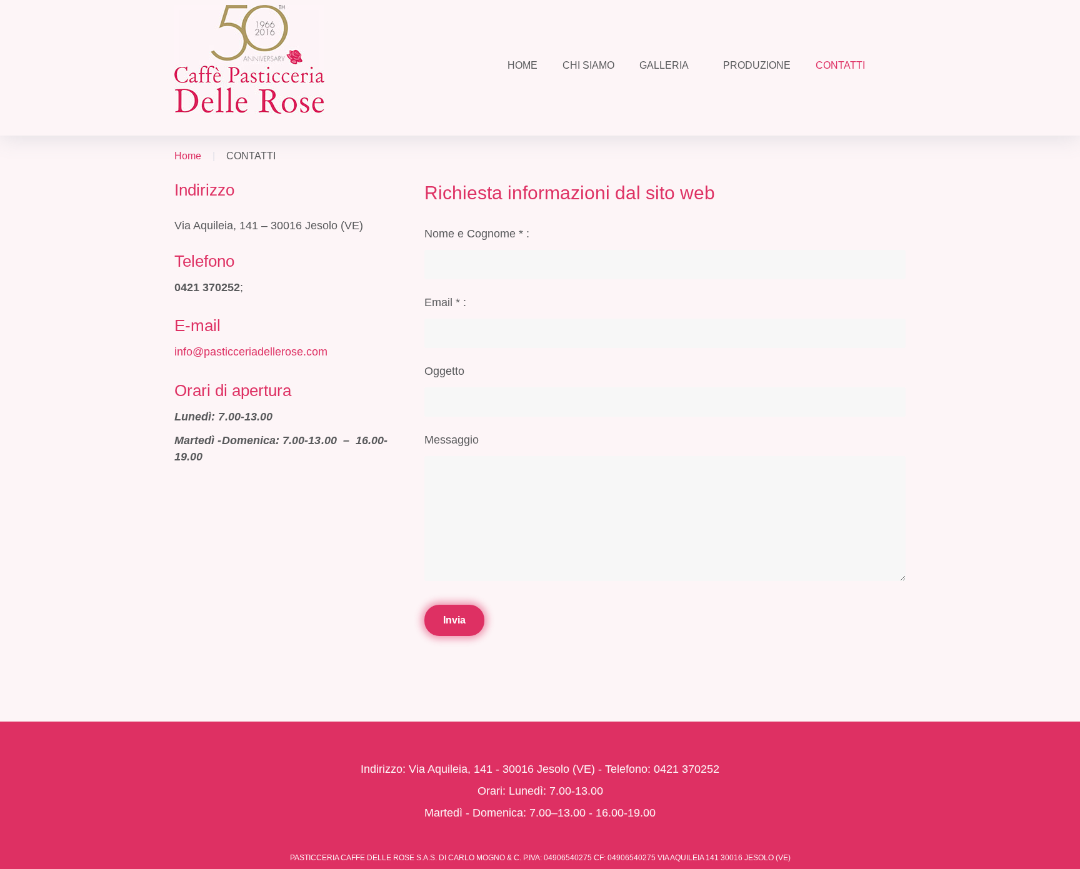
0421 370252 (207, 287)
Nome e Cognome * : (476, 233)
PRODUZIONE (757, 65)
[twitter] (548, 729)
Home (187, 156)
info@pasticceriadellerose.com (251, 351)
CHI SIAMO (588, 65)
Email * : (445, 302)
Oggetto (444, 371)
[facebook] (520, 729)
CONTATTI (840, 65)
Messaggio (451, 440)
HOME (523, 65)
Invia (454, 620)
